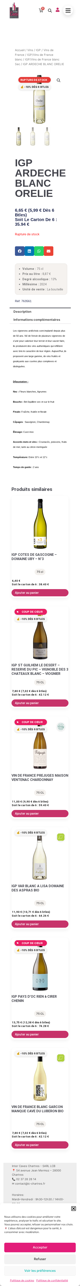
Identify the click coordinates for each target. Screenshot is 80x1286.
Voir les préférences (40, 1271)
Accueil (20, 50)
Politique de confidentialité (52, 1280)
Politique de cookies (22, 1280)
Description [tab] (22, 312)
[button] (73, 1208)
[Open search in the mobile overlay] (49, 11)
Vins (30, 50)
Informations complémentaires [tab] (36, 320)
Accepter (40, 1247)
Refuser (40, 1259)
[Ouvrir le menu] (68, 10)
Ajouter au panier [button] (27, 592)
